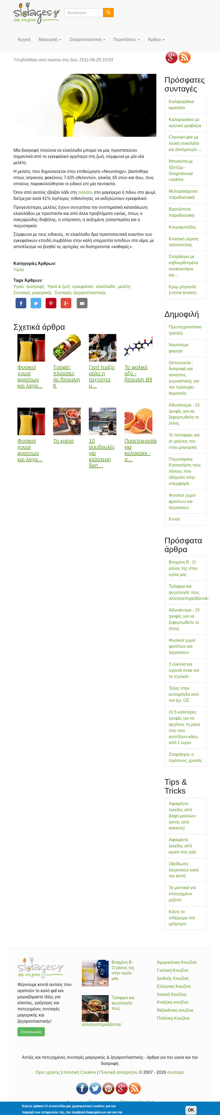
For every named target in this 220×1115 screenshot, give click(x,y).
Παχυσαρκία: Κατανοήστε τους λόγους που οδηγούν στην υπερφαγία (185, 471)
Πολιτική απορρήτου (118, 1072)
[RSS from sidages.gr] (185, 57)
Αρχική (24, 39)
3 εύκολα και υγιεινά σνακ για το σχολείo (184, 670)
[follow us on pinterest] (108, 1088)
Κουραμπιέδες (182, 227)
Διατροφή (35, 286)
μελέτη (124, 286)
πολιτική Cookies (79, 1072)
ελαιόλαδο (105, 286)
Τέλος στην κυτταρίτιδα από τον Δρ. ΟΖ (184, 694)
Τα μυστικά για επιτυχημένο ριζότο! (182, 893)
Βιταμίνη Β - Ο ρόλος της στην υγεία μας (183, 568)
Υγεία (18, 269)
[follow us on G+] (172, 57)
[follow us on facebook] (82, 1088)
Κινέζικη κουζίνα (172, 1002)
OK (191, 1110)
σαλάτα (85, 192)
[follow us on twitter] (95, 1088)
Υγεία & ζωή (58, 286)
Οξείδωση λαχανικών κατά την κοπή (184, 870)
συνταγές (176, 1072)
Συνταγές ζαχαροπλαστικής (80, 292)
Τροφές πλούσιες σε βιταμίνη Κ (66, 376)
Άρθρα (155, 39)
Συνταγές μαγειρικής (32, 292)
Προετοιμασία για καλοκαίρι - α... (140, 450)
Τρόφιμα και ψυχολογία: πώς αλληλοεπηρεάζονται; (189, 592)
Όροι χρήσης (48, 1072)
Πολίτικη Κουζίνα (173, 1018)
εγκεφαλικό (82, 286)
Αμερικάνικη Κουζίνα (176, 962)
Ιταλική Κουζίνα (171, 994)
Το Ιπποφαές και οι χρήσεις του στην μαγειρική (184, 441)
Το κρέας (63, 441)
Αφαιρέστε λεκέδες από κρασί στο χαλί (182, 845)
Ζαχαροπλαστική (85, 39)
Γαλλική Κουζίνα (172, 970)
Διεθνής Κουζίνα (172, 978)
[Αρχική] (38, 13)
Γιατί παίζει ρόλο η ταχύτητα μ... (102, 376)
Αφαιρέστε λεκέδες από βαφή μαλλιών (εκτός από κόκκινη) (182, 815)
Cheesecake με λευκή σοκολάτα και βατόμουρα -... (185, 143)
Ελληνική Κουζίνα (174, 986)
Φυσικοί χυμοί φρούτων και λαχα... (30, 376)
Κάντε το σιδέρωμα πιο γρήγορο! (182, 917)
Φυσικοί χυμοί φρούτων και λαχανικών (182, 501)
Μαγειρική (49, 39)
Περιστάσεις (125, 39)
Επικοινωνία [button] (31, 1032)
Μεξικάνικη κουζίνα (175, 1010)
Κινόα (174, 519)
